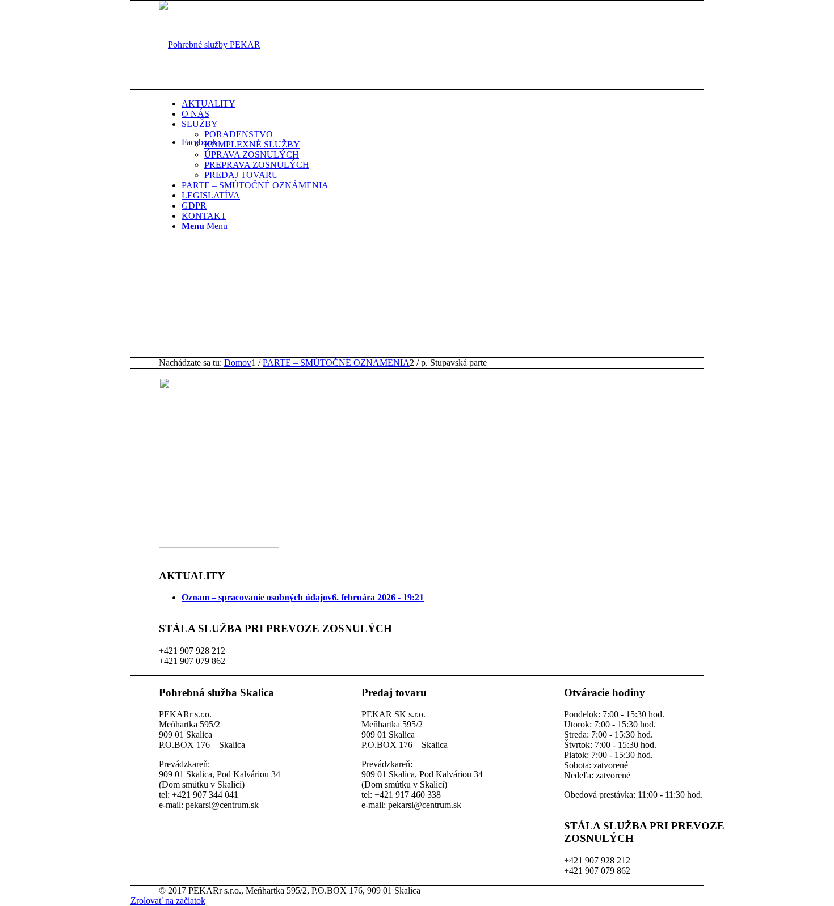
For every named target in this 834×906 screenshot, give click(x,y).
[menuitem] (457, 104)
